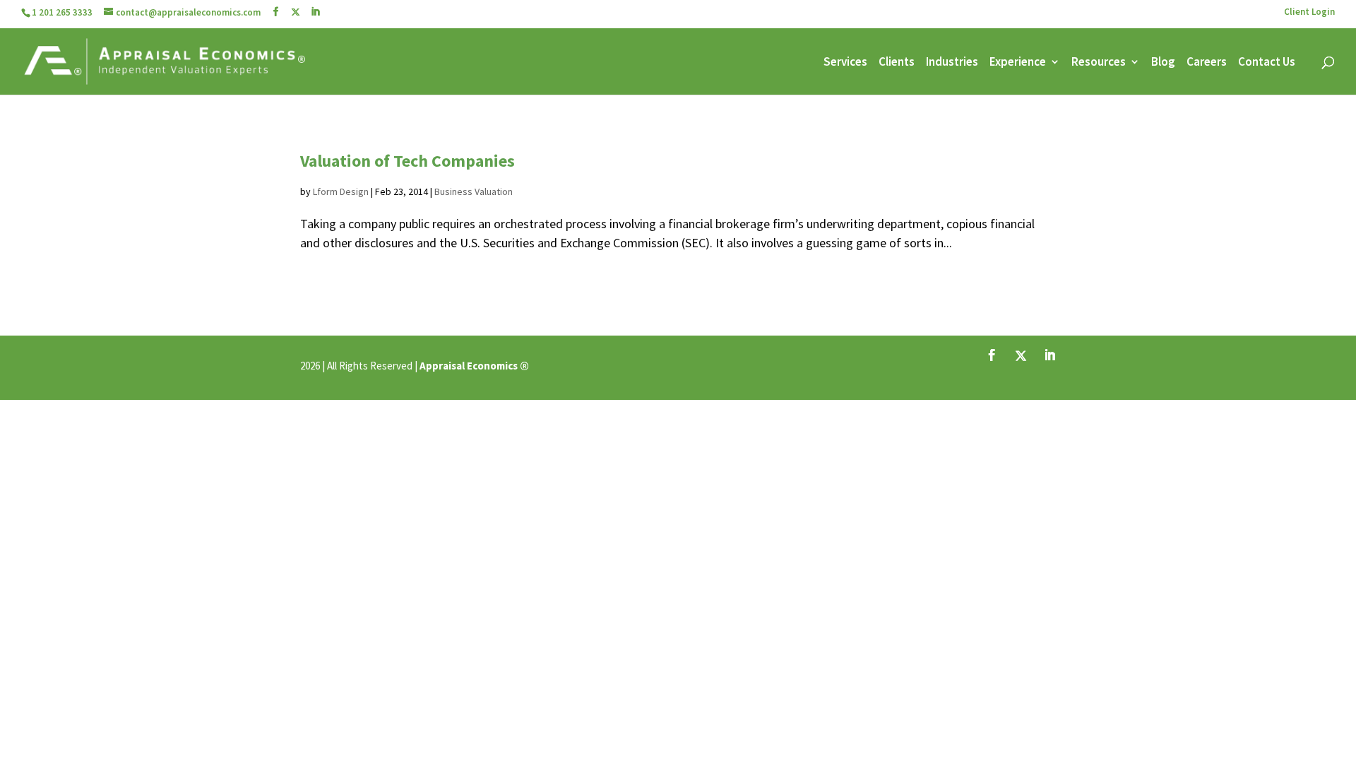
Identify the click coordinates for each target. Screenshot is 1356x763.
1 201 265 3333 (62, 12)
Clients (897, 63)
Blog (1163, 63)
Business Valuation (473, 191)
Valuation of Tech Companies (407, 161)
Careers (1206, 63)
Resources (1098, 63)
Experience (1017, 63)
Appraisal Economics (469, 365)
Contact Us (1266, 63)
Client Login (1309, 12)
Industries (952, 63)
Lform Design (341, 191)
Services (845, 63)
